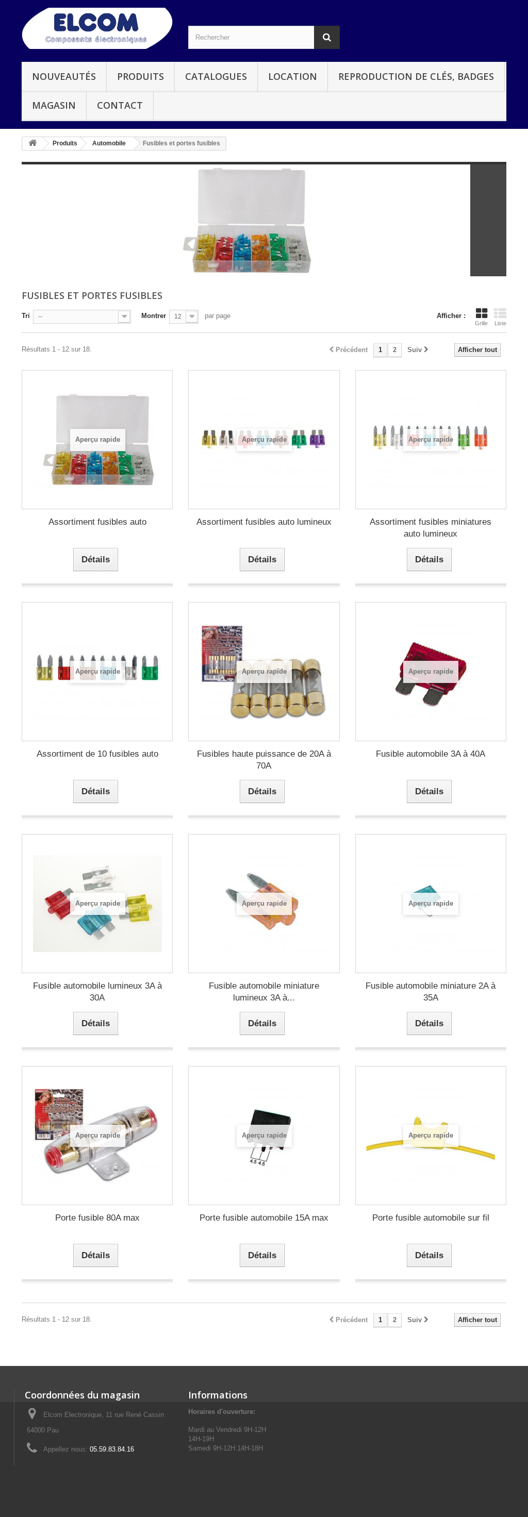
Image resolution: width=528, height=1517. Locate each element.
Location (292, 76)
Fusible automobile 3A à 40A (430, 754)
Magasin (54, 105)
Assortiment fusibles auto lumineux (264, 522)
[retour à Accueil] (32, 143)
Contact (120, 105)
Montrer (153, 316)
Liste (500, 323)
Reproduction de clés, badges (416, 76)
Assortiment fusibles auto (97, 522)
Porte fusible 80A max (97, 1218)
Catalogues (216, 76)
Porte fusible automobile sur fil (430, 1218)
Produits (140, 76)
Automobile (109, 143)
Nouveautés (64, 76)
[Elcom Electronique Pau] (97, 28)
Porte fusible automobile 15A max (264, 1218)
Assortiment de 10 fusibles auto (97, 754)
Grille (481, 323)
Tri (26, 316)
